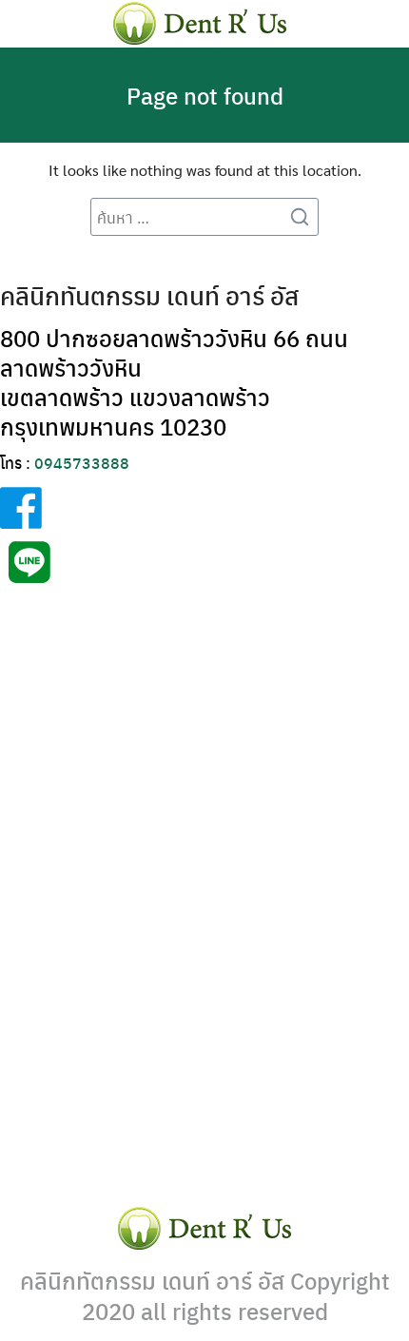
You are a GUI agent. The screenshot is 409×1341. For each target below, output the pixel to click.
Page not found (205, 95)
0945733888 (81, 463)
